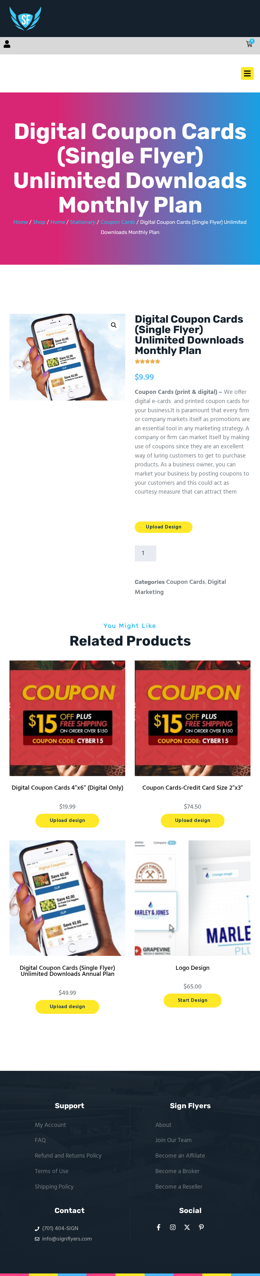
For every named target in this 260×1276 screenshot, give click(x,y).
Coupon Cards (118, 222)
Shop (39, 222)
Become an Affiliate (180, 1156)
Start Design (193, 1000)
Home (20, 222)
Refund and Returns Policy (68, 1156)
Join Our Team (173, 1140)
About (163, 1125)
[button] (114, 325)
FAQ (40, 1140)
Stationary (82, 222)
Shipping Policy (54, 1187)
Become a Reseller (178, 1187)
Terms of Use (51, 1171)
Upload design (67, 821)
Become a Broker (177, 1171)
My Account (50, 1125)
